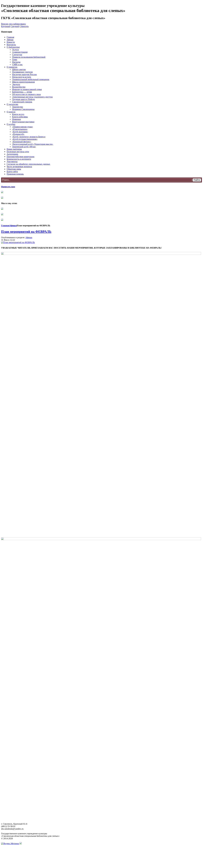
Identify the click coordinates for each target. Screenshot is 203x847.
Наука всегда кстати (21, 77)
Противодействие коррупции (20, 156)
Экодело (16, 84)
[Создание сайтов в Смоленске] (21, 843)
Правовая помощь (15, 174)
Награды (16, 62)
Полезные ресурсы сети (18, 151)
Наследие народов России (24, 74)
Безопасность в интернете (19, 159)
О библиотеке (13, 47)
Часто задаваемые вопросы (19, 166)
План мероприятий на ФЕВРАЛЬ (26, 231)
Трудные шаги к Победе (23, 99)
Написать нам (8, 187)
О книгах (11, 112)
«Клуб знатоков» (20, 131)
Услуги (15, 49)
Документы (12, 161)
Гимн (14, 59)
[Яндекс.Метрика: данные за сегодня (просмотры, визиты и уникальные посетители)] (10, 843)
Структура (17, 54)
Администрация (19, 52)
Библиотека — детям (22, 92)
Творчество (17, 107)
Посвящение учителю (22, 72)
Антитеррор (12, 154)
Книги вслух (18, 114)
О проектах (12, 67)
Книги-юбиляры (20, 117)
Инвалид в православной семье (27, 89)
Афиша (10, 39)
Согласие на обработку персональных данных (28, 164)
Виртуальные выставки (23, 122)
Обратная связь (14, 169)
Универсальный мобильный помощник (30, 79)
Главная (10, 37)
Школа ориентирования (23, 82)
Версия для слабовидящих (13, 24)
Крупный (5, 26)
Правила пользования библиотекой (28, 57)
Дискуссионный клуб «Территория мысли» (32, 144)
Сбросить (24, 26)
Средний (15, 26)
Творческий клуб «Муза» (24, 146)
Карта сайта (12, 171)
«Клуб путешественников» (25, 139)
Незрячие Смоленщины (23, 109)
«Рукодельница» (20, 129)
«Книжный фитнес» (21, 141)
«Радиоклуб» (18, 134)
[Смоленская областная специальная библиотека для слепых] (2, 209)
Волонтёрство (18, 87)
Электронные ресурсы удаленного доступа (32, 97)
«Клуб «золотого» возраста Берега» (29, 136)
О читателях (12, 104)
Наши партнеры (14, 149)
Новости (11, 42)
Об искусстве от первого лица (26, 94)
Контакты (11, 44)
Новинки (16, 119)
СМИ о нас (17, 64)
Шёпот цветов (19, 69)
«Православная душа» (22, 127)
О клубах (11, 124)
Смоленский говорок (22, 102)
